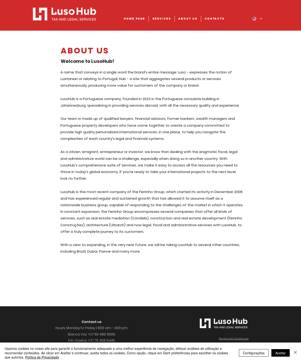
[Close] (295, 352)
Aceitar (280, 353)
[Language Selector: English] (257, 18)
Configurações (254, 353)
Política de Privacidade (42, 357)
